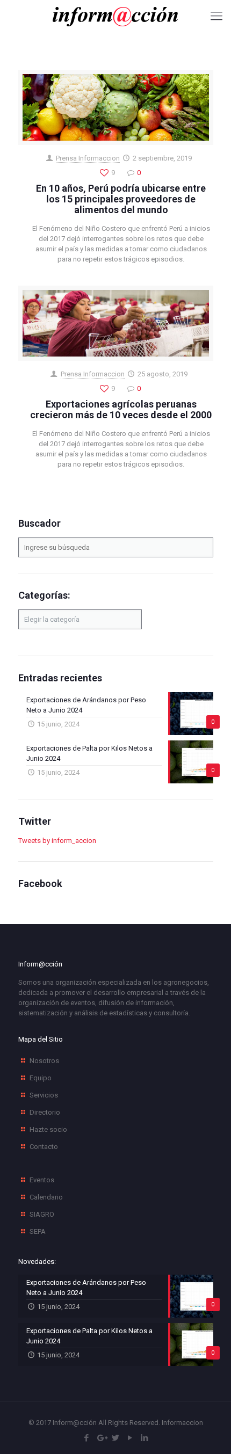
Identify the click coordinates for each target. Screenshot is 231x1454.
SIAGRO (42, 1214)
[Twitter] (115, 1438)
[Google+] (101, 1438)
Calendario (46, 1197)
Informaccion (182, 1423)
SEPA (38, 1231)
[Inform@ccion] (115, 16)
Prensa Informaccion (88, 158)
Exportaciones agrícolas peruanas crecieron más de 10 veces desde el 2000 (121, 409)
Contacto (44, 1147)
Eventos (42, 1180)
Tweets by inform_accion (57, 841)
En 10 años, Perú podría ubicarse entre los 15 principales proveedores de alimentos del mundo (121, 199)
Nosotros (44, 1061)
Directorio (45, 1112)
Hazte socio (48, 1129)
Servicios (44, 1095)
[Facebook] (86, 1438)
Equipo (41, 1078)
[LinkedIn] (144, 1438)
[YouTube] (130, 1438)
